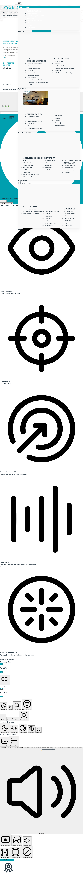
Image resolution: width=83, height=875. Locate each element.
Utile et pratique (24, 183)
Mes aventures (23, 132)
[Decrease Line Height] (1, 696)
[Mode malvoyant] (1, 296)
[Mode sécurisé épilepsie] (1, 657)
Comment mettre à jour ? (48, 749)
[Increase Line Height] (1, 689)
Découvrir (21, 31)
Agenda (21, 229)
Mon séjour (22, 88)
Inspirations (22, 181)
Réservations (23, 7)
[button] (5, 680)
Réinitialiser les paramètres (7, 859)
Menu (19, 3)
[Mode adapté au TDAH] (1, 476)
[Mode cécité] (1, 567)
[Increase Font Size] (1, 664)
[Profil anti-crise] (1, 386)
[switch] (0, 295)
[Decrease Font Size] (1, 672)
